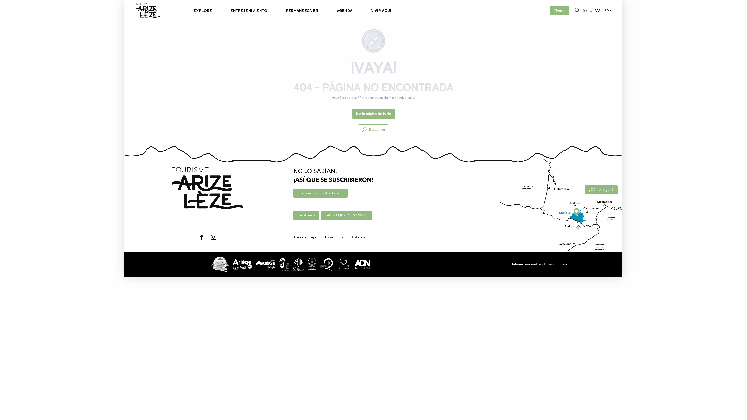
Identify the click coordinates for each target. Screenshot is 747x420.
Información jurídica (526, 264)
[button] (576, 11)
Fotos (548, 264)
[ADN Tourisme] (362, 264)
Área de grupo (305, 237)
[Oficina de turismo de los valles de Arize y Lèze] (144, 10)
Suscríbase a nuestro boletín (320, 193)
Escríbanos (306, 215)
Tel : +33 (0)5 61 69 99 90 (346, 215)
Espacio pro (334, 237)
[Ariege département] (242, 264)
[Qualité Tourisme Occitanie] (327, 264)
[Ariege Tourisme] (265, 264)
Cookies (561, 264)
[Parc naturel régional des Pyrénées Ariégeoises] (284, 264)
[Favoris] (598, 10)
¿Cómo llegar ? (601, 190)
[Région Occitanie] (298, 264)
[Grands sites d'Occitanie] (312, 264)
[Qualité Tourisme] (344, 264)
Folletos (358, 237)
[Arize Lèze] (220, 264)
